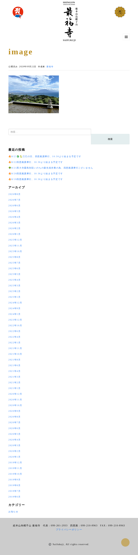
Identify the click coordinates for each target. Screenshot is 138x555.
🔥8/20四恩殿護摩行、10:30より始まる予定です (35, 173)
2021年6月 (14, 365)
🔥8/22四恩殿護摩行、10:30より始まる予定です (35, 162)
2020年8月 (14, 416)
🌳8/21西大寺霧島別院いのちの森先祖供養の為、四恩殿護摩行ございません (50, 168)
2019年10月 (15, 474)
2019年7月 (14, 491)
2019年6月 (14, 496)
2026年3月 (14, 222)
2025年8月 (14, 257)
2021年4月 (14, 371)
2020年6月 (14, 428)
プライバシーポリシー (69, 529)
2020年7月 (14, 422)
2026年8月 (14, 194)
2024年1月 (14, 314)
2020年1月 (14, 457)
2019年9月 (14, 479)
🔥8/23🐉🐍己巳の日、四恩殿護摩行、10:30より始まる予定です (44, 156)
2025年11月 (15, 245)
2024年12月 (15, 302)
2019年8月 (14, 485)
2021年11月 (15, 348)
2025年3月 (14, 285)
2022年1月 (14, 342)
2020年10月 (15, 405)
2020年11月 (15, 399)
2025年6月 (14, 268)
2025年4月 (14, 280)
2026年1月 (14, 234)
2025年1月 (14, 297)
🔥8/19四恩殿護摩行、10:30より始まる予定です (35, 179)
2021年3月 (14, 377)
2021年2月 (14, 382)
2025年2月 (14, 291)
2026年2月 (14, 228)
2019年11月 (15, 468)
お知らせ (13, 511)
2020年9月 (14, 411)
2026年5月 (14, 211)
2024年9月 (14, 308)
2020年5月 (14, 434)
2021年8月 (14, 359)
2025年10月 (15, 251)
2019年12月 (15, 462)
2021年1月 (14, 388)
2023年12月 (15, 320)
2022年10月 (15, 325)
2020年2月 (14, 451)
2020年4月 (14, 439)
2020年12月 (15, 394)
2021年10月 (15, 354)
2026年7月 (14, 200)
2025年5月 (14, 274)
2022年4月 (14, 337)
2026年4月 (14, 217)
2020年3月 (14, 445)
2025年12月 (15, 240)
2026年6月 (14, 205)
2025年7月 (14, 262)
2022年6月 (14, 331)
